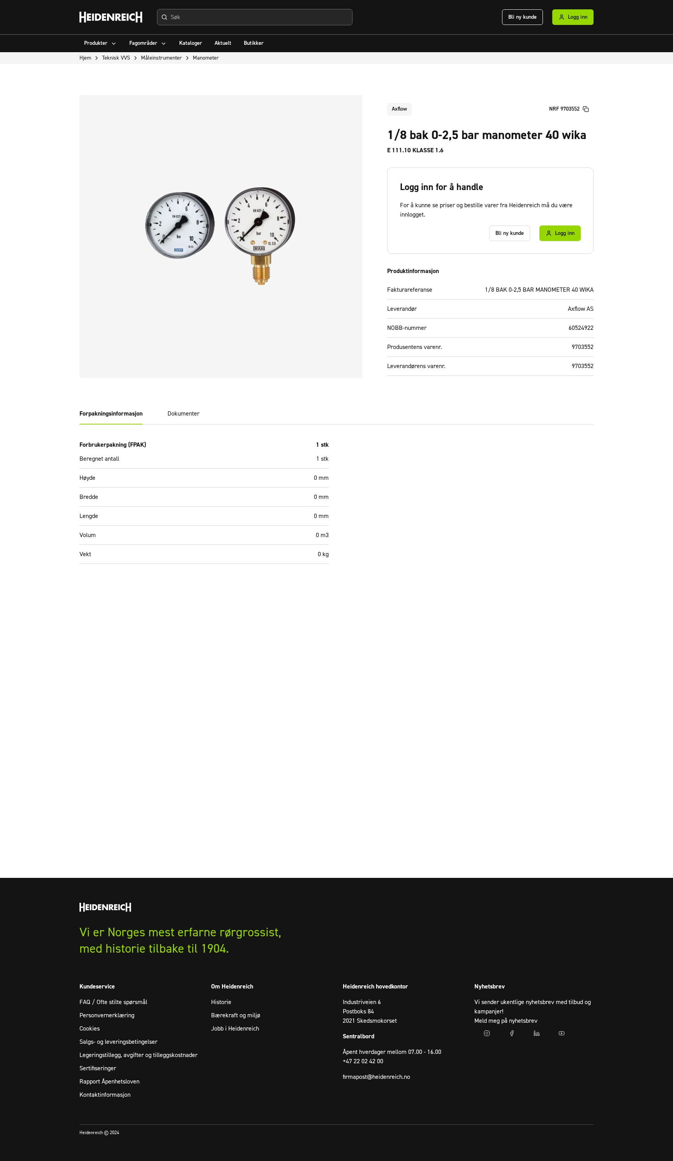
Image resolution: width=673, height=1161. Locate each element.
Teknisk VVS (116, 58)
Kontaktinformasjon (104, 1095)
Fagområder (143, 43)
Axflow (399, 109)
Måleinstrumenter (161, 58)
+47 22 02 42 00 (363, 1061)
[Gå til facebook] (512, 1033)
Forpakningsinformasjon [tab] (111, 414)
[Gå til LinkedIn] (537, 1033)
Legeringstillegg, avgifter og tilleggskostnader (138, 1055)
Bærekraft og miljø (235, 1015)
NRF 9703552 (564, 109)
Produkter (95, 43)
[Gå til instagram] (487, 1033)
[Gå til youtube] (561, 1033)
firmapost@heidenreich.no (376, 1077)
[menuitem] (100, 43)
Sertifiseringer (97, 1068)
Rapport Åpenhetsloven (109, 1081)
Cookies (89, 1028)
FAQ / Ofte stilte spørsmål (113, 1002)
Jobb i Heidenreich (235, 1028)
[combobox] (254, 17)
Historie (221, 1002)
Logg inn (577, 17)
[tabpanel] (336, 507)
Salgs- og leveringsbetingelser (118, 1042)
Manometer (206, 58)
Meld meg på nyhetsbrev (505, 1021)
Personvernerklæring (106, 1015)
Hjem (85, 58)
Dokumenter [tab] (183, 414)
